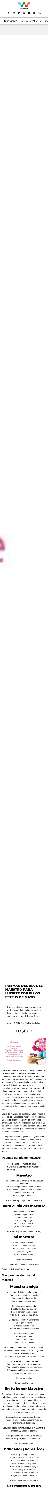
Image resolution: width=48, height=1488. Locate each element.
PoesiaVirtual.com (21, 1269)
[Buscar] (39, 12)
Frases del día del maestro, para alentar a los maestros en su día (24, 1167)
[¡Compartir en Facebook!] (18, 1031)
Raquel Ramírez (25, 1444)
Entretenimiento (31, 21)
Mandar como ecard (31, 1231)
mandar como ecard (32, 1201)
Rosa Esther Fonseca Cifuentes (26, 1480)
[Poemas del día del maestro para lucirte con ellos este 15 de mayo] (24, 518)
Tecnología (10, 21)
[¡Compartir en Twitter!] (24, 1031)
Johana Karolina (25, 1383)
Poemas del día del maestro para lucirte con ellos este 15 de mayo (24, 991)
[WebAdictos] (24, 5)
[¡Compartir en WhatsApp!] (29, 1031)
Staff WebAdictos (32, 1023)
